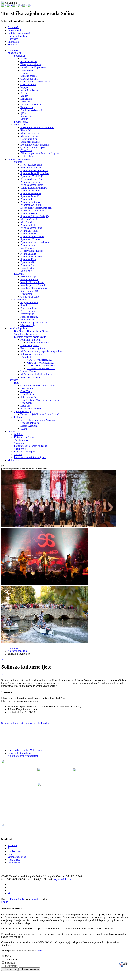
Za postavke (11, 959)
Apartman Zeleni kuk (31, 205)
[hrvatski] (3, 5)
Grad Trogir (26, 391)
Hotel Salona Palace (30, 167)
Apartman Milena (29, 233)
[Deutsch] (14, 5)
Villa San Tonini (28, 219)
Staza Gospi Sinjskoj (30, 408)
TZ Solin (12, 845)
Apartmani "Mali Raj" (31, 176)
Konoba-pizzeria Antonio (33, 285)
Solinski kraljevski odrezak (34, 322)
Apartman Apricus (29, 245)
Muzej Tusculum (28, 425)
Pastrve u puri (27, 314)
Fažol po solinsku (29, 316)
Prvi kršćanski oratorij (31, 110)
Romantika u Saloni (30, 339)
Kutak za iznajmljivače (25, 451)
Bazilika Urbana (28, 61)
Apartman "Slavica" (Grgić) (34, 216)
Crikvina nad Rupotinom (33, 67)
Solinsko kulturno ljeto (25, 334)
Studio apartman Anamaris (33, 187)
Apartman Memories (30, 193)
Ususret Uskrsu (28, 371)
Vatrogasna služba (17, 857)
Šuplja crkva (26, 116)
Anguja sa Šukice (29, 302)
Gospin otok (26, 70)
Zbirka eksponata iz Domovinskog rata (40, 153)
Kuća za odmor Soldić (31, 184)
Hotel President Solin (31, 164)
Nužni (8, 956)
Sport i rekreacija (22, 411)
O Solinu (18, 434)
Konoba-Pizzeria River (32, 282)
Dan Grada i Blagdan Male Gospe (31, 331)
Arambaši (25, 305)
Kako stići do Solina (24, 437)
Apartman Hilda (28, 213)
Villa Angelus (27, 222)
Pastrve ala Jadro (28, 308)
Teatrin (23, 428)
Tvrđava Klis (27, 388)
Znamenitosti (14, 30)
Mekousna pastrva (29, 133)
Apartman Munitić (29, 196)
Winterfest (25, 357)
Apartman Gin (27, 262)
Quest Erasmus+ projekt (32, 147)
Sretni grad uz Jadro (30, 141)
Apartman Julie (28, 253)
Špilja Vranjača (28, 397)
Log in (4, 901)
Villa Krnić (26, 270)
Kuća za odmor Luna (31, 227)
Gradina (24, 73)
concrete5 (35, 899)
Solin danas (20, 124)
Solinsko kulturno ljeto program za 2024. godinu (25, 723)
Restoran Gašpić (28, 276)
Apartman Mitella (29, 225)
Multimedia (13, 44)
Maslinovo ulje (27, 325)
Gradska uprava (16, 851)
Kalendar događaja (17, 36)
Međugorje (25, 405)
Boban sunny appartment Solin (36, 207)
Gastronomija (21, 299)
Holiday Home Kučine (31, 250)
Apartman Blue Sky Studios (34, 173)
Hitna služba (14, 859)
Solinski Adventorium (31, 354)
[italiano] (20, 5)
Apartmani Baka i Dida (32, 236)
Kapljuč (24, 87)
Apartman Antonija (30, 202)
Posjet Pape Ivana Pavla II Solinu (37, 127)
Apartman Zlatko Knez (32, 210)
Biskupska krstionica (30, 64)
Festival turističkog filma (32, 348)
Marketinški (11, 966)
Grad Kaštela (27, 394)
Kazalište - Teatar (29, 90)
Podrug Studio (17, 899)
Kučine (24, 93)
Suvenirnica (20, 443)
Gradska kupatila (29, 78)
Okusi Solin (26, 150)
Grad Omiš (26, 402)
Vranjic (24, 118)
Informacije (13, 41)
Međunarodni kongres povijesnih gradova (41, 351)
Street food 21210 (29, 291)
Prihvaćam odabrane (29, 969)
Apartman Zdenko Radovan (34, 242)
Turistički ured (21, 440)
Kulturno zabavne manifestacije (30, 336)
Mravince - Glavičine (31, 104)
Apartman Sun (27, 265)
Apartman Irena (28, 199)
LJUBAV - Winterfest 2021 (41, 368)
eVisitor (18, 454)
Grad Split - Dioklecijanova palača (37, 385)
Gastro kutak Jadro (29, 296)
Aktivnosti (13, 38)
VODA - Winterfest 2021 (39, 359)
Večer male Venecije (30, 377)
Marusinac (25, 101)
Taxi (10, 848)
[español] (24, 5)
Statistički (10, 962)
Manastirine (26, 98)
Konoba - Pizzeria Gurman (34, 288)
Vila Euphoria (27, 248)
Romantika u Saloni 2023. (40, 342)
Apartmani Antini (29, 230)
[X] (9, 893)
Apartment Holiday (30, 239)
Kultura (18, 417)
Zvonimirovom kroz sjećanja (34, 144)
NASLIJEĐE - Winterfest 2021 (43, 365)
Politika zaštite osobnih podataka (30, 445)
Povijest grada (21, 121)
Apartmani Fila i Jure (31, 182)
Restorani (19, 273)
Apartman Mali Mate (31, 256)
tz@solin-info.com (63, 879)
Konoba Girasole (29, 279)
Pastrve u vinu (27, 311)
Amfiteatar (25, 58)
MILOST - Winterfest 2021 (40, 362)
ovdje (39, 950)
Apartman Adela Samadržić (34, 170)
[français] (30, 5)
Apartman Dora (28, 259)
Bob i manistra (27, 319)
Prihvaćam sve (9, 969)
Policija (11, 854)
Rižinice (24, 113)
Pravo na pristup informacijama (30, 457)
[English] (9, 5)
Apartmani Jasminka (30, 190)
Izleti (16, 382)
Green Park (26, 293)
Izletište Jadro (27, 156)
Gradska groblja (28, 75)
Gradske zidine (28, 84)
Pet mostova (26, 107)
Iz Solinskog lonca (29, 345)
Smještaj (18, 161)
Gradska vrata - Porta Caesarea (36, 81)
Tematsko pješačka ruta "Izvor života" (39, 414)
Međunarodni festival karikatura (36, 374)
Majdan (24, 96)
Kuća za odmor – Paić (31, 179)
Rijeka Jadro (26, 130)
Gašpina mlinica (28, 139)
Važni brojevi (20, 448)
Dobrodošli (13, 27)
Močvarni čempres (29, 136)
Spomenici (19, 55)
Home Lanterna (28, 268)
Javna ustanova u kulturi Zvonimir (37, 420)
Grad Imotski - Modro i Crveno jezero (39, 400)
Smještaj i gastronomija (19, 33)
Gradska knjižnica (29, 423)
